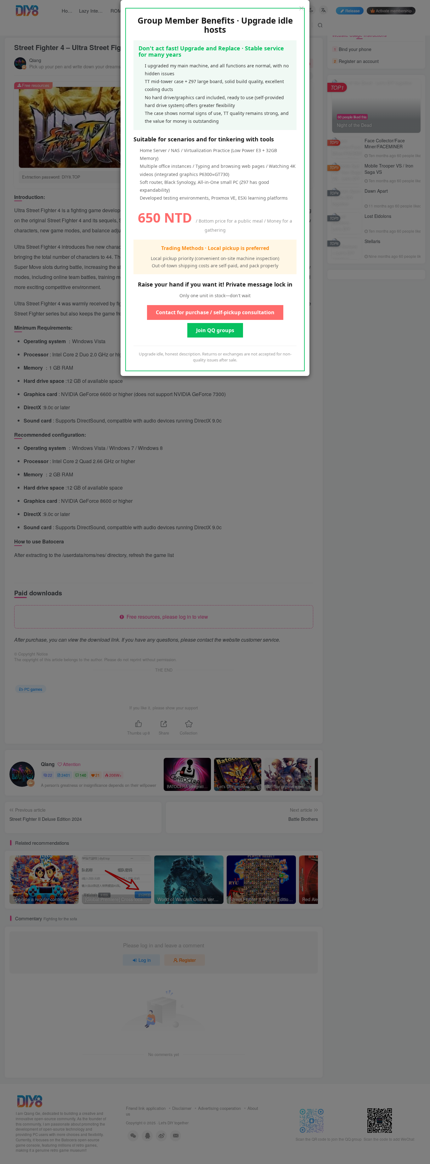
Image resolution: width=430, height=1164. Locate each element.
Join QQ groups (215, 330)
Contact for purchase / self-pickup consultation (215, 312)
